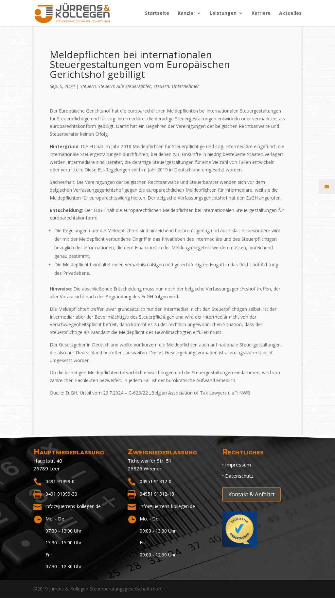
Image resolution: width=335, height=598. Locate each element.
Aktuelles (290, 13)
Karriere (261, 13)
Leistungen (223, 13)
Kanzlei (186, 13)
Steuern (88, 86)
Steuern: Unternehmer (176, 86)
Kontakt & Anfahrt (251, 494)
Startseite (157, 13)
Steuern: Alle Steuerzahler (124, 86)
